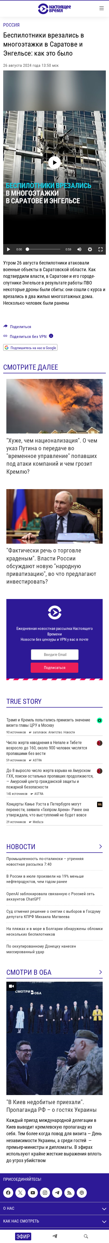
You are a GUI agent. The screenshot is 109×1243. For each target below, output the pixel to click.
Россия (11, 25)
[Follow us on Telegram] (57, 1193)
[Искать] (86, 1236)
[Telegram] (55, 1236)
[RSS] (69, 1193)
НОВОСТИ (20, 847)
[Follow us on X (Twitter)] (20, 1193)
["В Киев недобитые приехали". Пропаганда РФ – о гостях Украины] (54, 1038)
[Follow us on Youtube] (33, 1193)
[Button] (17, 328)
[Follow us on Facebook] (8, 1193)
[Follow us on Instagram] (45, 1193)
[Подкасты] (82, 1193)
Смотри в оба (29, 972)
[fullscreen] (100, 249)
